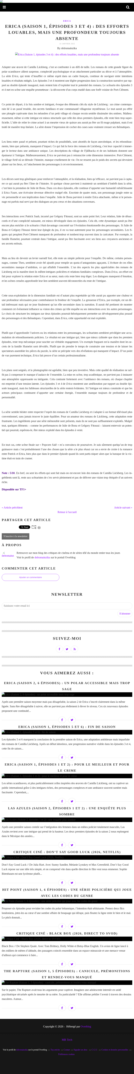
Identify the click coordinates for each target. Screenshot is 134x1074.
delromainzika (42, 557)
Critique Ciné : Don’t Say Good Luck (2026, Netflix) (67, 852)
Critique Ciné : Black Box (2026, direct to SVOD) (67, 933)
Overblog (86, 1026)
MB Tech (67, 1039)
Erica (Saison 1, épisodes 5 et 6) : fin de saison (67, 727)
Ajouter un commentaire (30, 577)
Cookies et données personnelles (114, 1050)
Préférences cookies (66, 1054)
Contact (67, 1050)
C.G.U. (95, 1050)
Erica (67, 21)
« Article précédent (12, 507)
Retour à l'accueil (67, 512)
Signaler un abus (81, 1050)
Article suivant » (123, 507)
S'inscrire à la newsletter (15, 536)
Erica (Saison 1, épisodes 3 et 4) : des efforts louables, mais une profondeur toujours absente (67, 32)
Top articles (55, 1050)
